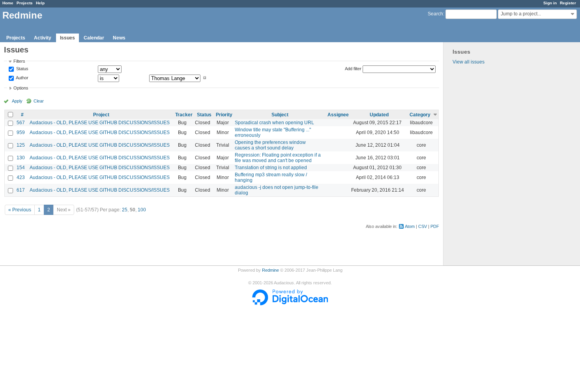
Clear (39, 101)
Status (21, 69)
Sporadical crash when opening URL (274, 122)
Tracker (184, 115)
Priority (224, 115)
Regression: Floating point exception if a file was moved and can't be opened (278, 157)
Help (40, 3)
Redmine (270, 270)
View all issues (469, 62)
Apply (17, 101)
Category (420, 115)
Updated (379, 115)
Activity (42, 38)
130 (21, 158)
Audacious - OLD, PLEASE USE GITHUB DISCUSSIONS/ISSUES (100, 122)
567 (21, 122)
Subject (279, 115)
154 (21, 167)
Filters (19, 61)
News (119, 38)
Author (21, 77)
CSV (422, 226)
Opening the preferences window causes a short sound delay (270, 145)
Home (7, 3)
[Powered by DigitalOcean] (290, 303)
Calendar (94, 38)
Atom (410, 226)
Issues (67, 38)
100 (142, 210)
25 (124, 210)
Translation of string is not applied (271, 167)
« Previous (19, 210)
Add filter (353, 68)
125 (21, 145)
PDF (434, 226)
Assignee (338, 115)
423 (21, 177)
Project (101, 115)
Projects (25, 3)
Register (568, 3)
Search (435, 14)
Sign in (550, 3)
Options (20, 88)
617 (21, 190)
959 (21, 132)
